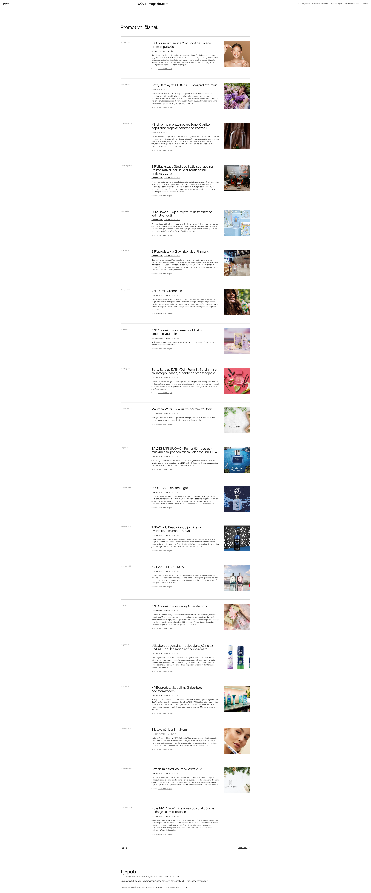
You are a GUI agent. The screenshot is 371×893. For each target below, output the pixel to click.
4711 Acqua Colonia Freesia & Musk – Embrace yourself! (176, 331)
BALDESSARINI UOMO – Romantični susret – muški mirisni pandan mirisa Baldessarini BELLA (184, 450)
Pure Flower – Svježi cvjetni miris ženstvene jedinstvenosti (181, 213)
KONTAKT (167, 887)
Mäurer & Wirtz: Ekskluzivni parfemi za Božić (182, 409)
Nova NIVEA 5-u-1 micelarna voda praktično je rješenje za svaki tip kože (182, 809)
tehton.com (202, 880)
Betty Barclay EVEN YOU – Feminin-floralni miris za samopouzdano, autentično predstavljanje (184, 371)
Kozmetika (155, 51)
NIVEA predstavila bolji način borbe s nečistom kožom (176, 689)
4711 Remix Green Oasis (167, 290)
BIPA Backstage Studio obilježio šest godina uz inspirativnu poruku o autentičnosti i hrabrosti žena (182, 170)
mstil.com (191, 880)
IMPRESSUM (159, 887)
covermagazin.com (152, 880)
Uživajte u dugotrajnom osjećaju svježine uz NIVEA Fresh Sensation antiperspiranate (182, 647)
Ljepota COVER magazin (165, 69)
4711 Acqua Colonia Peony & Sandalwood (179, 606)
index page (124, 887)
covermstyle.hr (178, 880)
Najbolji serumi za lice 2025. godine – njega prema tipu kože (181, 44)
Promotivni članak (169, 51)
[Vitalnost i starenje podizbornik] (360, 3)
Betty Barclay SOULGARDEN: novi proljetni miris (184, 85)
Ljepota (6, 3)
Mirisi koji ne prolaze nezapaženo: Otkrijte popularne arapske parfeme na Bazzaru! (180, 126)
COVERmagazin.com (153, 4)
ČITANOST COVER (181, 887)
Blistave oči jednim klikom (169, 729)
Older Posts (244, 847)
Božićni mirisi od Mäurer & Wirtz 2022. (177, 769)
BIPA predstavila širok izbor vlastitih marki (180, 251)
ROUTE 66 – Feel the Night (169, 488)
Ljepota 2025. (157, 178)
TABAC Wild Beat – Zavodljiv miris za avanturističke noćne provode (176, 529)
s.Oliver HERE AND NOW (167, 567)
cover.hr (166, 880)
